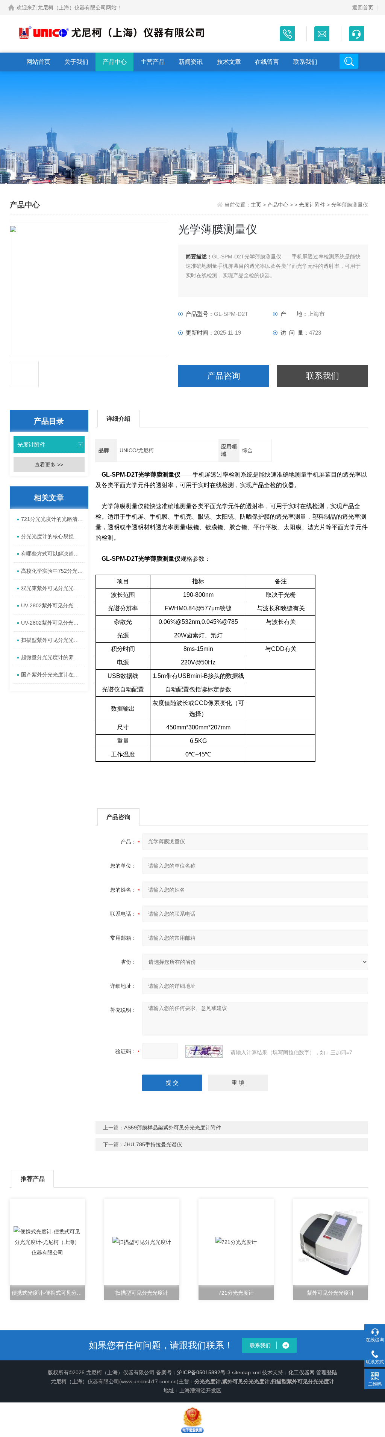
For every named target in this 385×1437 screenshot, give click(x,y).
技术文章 (229, 62)
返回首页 (362, 8)
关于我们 (76, 62)
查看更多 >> (49, 465)
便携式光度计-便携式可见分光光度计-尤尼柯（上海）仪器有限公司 (48, 1293)
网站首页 (38, 62)
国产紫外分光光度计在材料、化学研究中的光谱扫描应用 (53, 675)
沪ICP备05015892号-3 (203, 1372)
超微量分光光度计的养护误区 (53, 657)
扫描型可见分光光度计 (141, 1293)
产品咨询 (223, 375)
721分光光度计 (236, 1293)
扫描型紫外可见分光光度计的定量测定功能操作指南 (53, 640)
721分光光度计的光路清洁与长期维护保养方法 (53, 519)
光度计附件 (312, 205)
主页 (257, 205)
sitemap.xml (246, 1372)
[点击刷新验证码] (204, 1051)
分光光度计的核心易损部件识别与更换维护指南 (53, 536)
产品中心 (115, 62)
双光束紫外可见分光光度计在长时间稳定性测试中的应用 (53, 588)
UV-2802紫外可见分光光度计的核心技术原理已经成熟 (53, 605)
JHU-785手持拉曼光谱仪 (153, 1144)
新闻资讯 (191, 62)
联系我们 (305, 62)
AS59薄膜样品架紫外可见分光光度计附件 (172, 1128)
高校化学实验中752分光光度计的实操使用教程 (53, 571)
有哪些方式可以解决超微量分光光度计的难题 (53, 554)
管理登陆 (326, 1372)
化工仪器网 (301, 1372)
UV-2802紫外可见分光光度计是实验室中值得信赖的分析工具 (53, 623)
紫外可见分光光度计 (330, 1293)
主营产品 (153, 62)
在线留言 (267, 62)
